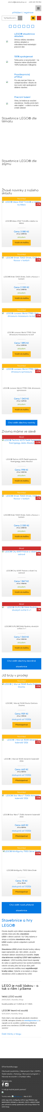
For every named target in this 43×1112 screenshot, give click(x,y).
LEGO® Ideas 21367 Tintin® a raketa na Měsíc (21, 222)
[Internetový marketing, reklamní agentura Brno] (17, 1096)
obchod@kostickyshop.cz (17, 2)
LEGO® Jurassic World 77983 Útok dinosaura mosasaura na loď (21, 334)
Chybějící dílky (25, 1077)
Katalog (17, 1074)
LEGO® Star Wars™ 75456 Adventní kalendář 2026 (21, 816)
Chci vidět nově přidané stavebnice (21, 908)
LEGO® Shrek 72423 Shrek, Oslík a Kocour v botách (21, 278)
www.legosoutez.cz (31, 1020)
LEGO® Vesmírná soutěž (15, 1010)
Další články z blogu (11, 1034)
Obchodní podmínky (10, 1071)
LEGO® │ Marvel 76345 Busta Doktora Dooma (21, 704)
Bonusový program (30, 1074)
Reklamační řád (26, 1071)
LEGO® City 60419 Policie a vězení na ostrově (21, 572)
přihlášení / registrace (22, 13)
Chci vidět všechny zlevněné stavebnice (21, 664)
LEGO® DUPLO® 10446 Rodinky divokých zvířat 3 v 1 (21, 627)
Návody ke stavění (9, 1077)
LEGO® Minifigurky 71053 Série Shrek (22, 870)
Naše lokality (7, 1074)
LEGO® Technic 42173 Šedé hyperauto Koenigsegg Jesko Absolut (21, 460)
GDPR (37, 1071)
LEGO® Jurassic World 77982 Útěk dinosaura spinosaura (21, 389)
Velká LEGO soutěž (12, 996)
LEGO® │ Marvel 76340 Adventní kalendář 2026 (21, 760)
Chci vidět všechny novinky (21, 423)
